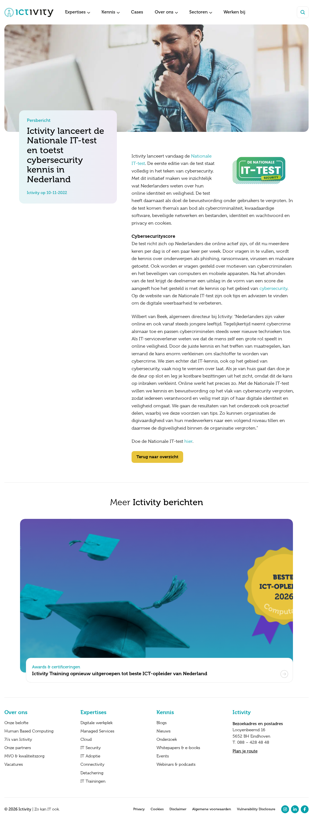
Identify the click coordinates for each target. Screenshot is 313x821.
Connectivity (92, 764)
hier (188, 441)
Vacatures (13, 764)
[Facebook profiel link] (305, 809)
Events (162, 756)
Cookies (157, 809)
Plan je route (245, 751)
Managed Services (97, 731)
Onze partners (17, 748)
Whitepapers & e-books (178, 748)
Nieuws (163, 731)
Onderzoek (166, 739)
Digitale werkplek (96, 723)
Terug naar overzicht (157, 456)
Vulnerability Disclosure (256, 809)
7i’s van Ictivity (18, 739)
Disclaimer (177, 809)
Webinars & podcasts (175, 764)
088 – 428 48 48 (253, 742)
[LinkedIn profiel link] (295, 809)
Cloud (86, 739)
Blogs (161, 723)
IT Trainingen (92, 781)
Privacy (139, 809)
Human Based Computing (29, 731)
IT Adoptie (90, 756)
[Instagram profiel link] (285, 809)
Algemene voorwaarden (211, 809)
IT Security (90, 748)
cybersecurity (273, 288)
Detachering (91, 773)
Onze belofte (16, 723)
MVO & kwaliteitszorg (24, 756)
